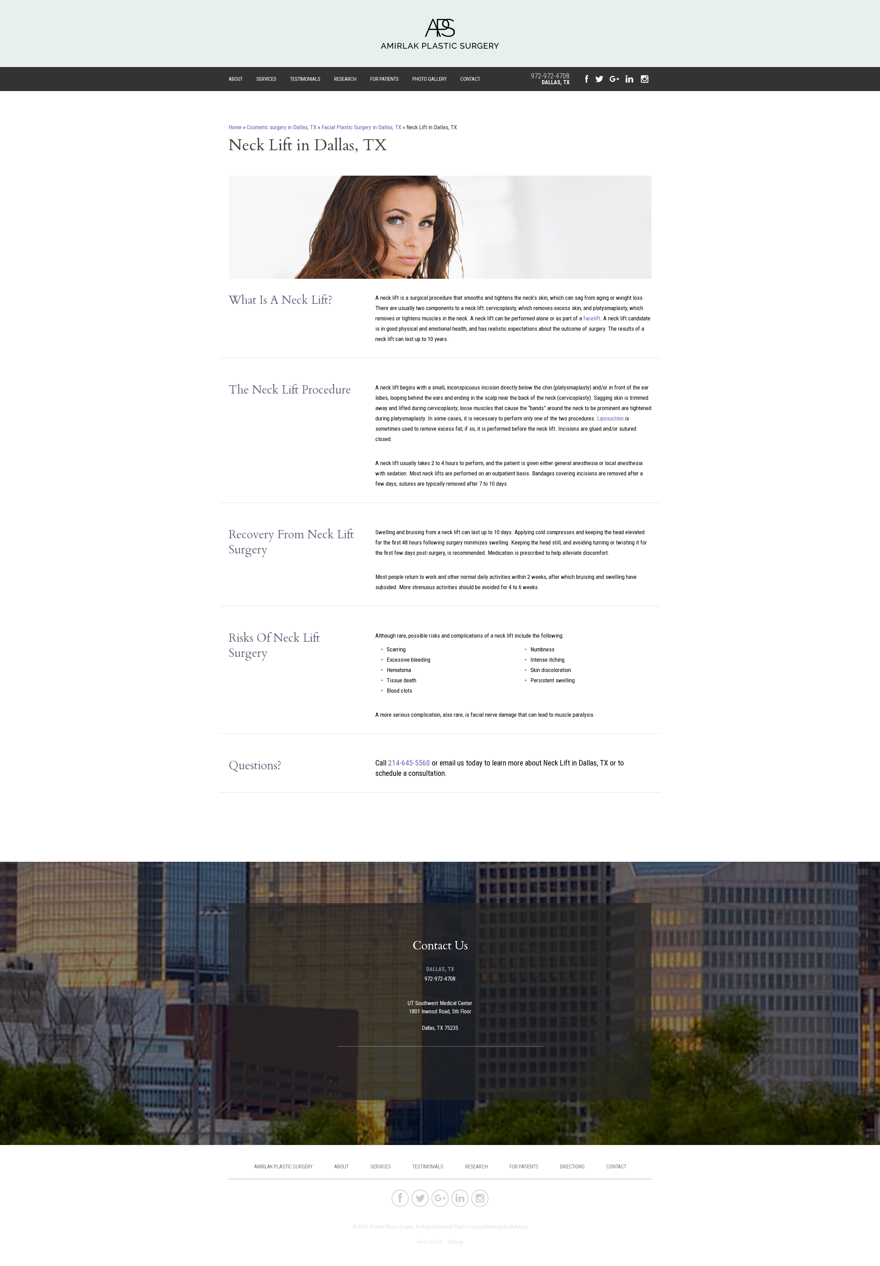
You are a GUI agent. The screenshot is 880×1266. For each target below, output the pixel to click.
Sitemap (455, 1242)
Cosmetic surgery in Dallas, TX (281, 127)
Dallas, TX (556, 82)
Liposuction (610, 418)
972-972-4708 (550, 76)
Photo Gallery (429, 79)
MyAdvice (518, 1227)
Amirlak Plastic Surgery (283, 1167)
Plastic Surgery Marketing (478, 1227)
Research (345, 79)
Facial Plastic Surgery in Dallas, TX (361, 127)
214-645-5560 (409, 763)
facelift (591, 318)
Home (235, 127)
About (236, 79)
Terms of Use (429, 1242)
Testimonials (305, 79)
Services (266, 79)
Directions (572, 1167)
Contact (470, 79)
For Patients (384, 79)
